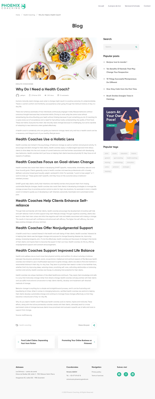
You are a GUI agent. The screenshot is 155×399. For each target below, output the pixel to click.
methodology (118, 162)
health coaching (25, 325)
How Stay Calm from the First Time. (121, 89)
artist (106, 153)
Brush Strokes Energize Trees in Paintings (119, 97)
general (107, 158)
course (114, 153)
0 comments (64, 95)
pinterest (116, 167)
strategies (126, 167)
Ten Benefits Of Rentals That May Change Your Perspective (120, 70)
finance (133, 153)
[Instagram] (19, 382)
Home (18, 15)
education (124, 153)
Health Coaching (29, 15)
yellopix (22, 95)
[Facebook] (15, 382)
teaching (108, 171)
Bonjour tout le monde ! (116, 62)
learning (107, 162)
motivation (130, 162)
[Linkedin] (22, 382)
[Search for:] (121, 47)
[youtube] (25, 382)
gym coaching (118, 158)
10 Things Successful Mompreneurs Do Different (121, 80)
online (107, 167)
